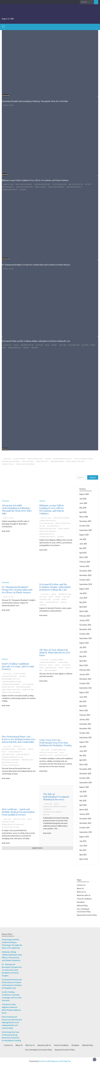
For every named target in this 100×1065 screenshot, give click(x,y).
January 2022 (84, 719)
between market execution (62, 459)
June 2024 (83, 598)
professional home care (10, 762)
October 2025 (84, 526)
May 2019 (82, 850)
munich (60, 668)
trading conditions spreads (25, 464)
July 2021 (82, 746)
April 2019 (82, 854)
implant (54, 345)
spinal (4, 348)
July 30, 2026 (7, 345)
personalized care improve (11, 760)
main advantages (50, 668)
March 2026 (83, 517)
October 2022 (84, 683)
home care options (8, 754)
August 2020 (84, 787)
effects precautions (59, 184)
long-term (62, 345)
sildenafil (23, 189)
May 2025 (82, 548)
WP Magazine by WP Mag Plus (59, 1061)
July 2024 (82, 593)
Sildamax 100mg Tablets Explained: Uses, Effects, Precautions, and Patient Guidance (35, 180)
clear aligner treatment (47, 662)
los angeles (47, 809)
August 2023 (84, 643)
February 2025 (84, 562)
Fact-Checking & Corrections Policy (38, 1050)
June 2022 (83, 697)
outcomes (84, 345)
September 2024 (85, 584)
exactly (50, 665)
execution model (28, 461)
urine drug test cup (46, 755)
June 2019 (83, 845)
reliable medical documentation (13, 824)
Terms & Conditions (84, 899)
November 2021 (85, 728)
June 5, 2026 (7, 819)
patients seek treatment (56, 187)
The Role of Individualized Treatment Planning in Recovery (56, 797)
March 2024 (83, 611)
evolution (39, 345)
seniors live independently (11, 765)
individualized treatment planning (54, 806)
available (48, 459)
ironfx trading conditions (75, 461)
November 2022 (85, 679)
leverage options (8, 464)
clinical (16, 345)
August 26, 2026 (8, 105)
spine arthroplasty (14, 348)
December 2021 (85, 724)
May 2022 (82, 701)
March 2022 (83, 710)
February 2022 (84, 715)
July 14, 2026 (7, 746)
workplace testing (61, 755)
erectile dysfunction (76, 184)
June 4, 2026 (48, 804)
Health (47, 345)
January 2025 (84, 566)
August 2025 (84, 535)
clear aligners (63, 662)
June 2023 (83, 652)
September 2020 (85, 782)
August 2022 (84, 692)
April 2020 (82, 805)
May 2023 (82, 656)
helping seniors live (15, 752)
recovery (46, 814)
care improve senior (8, 749)
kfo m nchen (66, 665)
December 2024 (85, 571)
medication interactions (24, 187)
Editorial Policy (82, 905)
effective (42, 665)
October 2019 (84, 827)
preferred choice (27, 760)
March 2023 (83, 665)
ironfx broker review (57, 461)
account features (19, 459)
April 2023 (82, 661)
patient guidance (40, 187)
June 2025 (83, 544)
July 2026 (82, 498)
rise (40, 670)
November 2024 (85, 575)
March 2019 (83, 859)
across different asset (35, 459)
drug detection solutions (48, 752)
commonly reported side (42, 184)
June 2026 (83, 503)
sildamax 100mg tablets (10, 189)
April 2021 (82, 760)
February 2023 (84, 670)
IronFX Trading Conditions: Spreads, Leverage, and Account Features (29, 455)
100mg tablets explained (23, 184)
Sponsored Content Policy (87, 915)
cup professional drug (58, 750)
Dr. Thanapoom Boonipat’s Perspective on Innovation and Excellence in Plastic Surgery (36, 265)
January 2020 (84, 814)
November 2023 (85, 629)
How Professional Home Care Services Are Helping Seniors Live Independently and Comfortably (19, 739)
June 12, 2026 (45, 750)
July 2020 (82, 791)
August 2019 (84, 836)
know (41, 668)
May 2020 (82, 800)
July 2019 (82, 841)
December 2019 (85, 818)
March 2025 (83, 557)
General (5, 174)
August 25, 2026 (8, 184)
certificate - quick (19, 819)
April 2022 (82, 706)
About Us (80, 888)
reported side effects (74, 187)
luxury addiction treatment (52, 812)
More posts (37, 848)
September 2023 (85, 638)
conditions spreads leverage (83, 459)
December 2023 (85, 625)
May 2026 (82, 507)
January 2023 (84, 674)
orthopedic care (73, 345)
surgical (26, 348)
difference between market (11, 461)
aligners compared (57, 660)
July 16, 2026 (45, 660)
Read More (6, 531)
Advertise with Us (83, 895)
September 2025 (85, 530)
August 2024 (84, 589)
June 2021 (83, 751)
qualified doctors (8, 822)
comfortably (21, 749)
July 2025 (82, 539)
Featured (5, 95)
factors (88, 184)
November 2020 (85, 773)
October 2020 (84, 778)
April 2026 (82, 512)
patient (92, 345)
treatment (34, 348)
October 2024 (84, 580)
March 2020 (83, 809)
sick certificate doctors (10, 827)
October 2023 (84, 634)
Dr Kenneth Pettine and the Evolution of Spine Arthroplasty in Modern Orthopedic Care (36, 341)
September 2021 (85, 737)
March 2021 (83, 764)
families (30, 749)
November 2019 (85, 823)
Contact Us (81, 885)
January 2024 (84, 620)
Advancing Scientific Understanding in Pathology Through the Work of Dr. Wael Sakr (35, 101)
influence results (8, 187)
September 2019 (85, 832)
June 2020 (83, 796)
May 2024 (82, 602)
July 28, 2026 (7, 459)
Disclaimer (81, 902)
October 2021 (84, 733)
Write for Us (81, 892)
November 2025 (85, 521)
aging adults (17, 746)
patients (68, 668)
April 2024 (82, 607)
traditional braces (50, 670)
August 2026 (84, 494)
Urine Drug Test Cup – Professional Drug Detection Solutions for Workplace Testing (55, 742)
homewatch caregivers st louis (12, 757)
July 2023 (82, 647)
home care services (22, 754)
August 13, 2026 (8, 269)
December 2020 (85, 769)
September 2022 (85, 688)
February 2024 (84, 616)
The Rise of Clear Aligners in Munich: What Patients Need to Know (54, 652)
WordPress (43, 1061)
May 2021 (82, 755)
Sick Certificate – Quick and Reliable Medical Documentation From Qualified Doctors (18, 812)
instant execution (42, 461)
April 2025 (82, 553)
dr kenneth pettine (27, 345)
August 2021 (84, 742)
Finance (5, 449)
